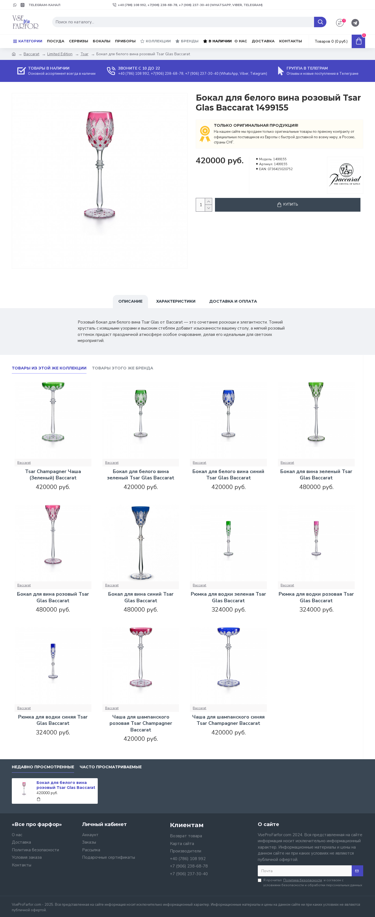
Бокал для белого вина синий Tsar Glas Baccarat (228, 474)
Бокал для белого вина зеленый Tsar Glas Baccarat (140, 474)
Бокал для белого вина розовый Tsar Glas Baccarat (66, 785)
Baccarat (31, 54)
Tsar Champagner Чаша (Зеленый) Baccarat (53, 474)
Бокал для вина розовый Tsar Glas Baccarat (53, 597)
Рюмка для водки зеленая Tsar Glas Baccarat (228, 597)
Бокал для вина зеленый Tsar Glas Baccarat (316, 474)
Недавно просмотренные (43, 767)
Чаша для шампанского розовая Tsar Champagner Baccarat (141, 723)
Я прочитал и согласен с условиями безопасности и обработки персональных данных (312, 882)
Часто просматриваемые (111, 767)
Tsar (84, 54)
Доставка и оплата (233, 301)
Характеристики (175, 301)
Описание (130, 301)
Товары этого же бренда (122, 368)
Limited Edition (59, 54)
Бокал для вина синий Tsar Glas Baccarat (140, 597)
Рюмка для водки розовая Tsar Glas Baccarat (316, 597)
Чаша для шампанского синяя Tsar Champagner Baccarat (228, 720)
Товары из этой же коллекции (49, 368)
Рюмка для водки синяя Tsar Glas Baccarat (53, 720)
